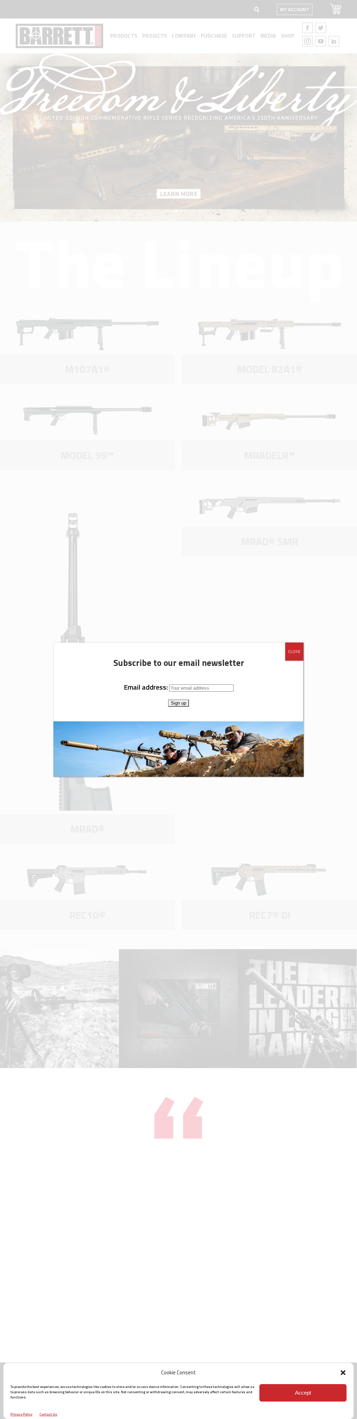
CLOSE (294, 651)
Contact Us (48, 1414)
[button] (343, 1372)
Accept (303, 1393)
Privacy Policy (21, 1414)
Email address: (146, 687)
